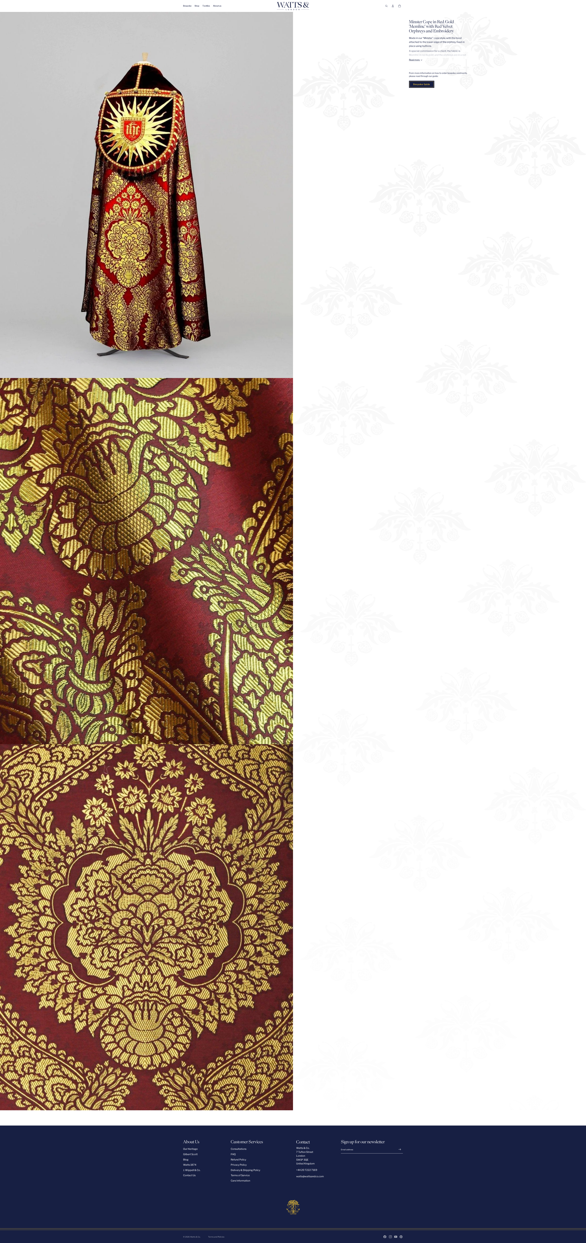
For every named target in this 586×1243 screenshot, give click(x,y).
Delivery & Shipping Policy (245, 1170)
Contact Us (189, 1175)
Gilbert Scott (190, 1154)
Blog (185, 1159)
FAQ (233, 1154)
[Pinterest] (401, 1237)
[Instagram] (390, 1237)
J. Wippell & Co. (191, 1170)
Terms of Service (240, 1175)
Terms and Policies (216, 1237)
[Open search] (386, 6)
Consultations (238, 1149)
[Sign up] (400, 1149)
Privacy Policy (239, 1164)
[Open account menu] (392, 6)
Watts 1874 (189, 1164)
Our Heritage (190, 1149)
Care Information (240, 1180)
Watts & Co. (195, 1237)
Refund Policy (238, 1159)
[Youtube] (396, 1237)
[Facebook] (385, 1237)
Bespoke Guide (421, 84)
